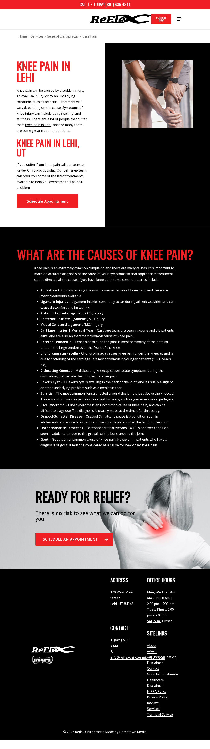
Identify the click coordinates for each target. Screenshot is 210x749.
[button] (179, 19)
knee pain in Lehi (38, 125)
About (151, 645)
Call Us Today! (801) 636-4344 (105, 4)
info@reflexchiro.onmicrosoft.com (137, 657)
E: (111, 651)
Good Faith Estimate (162, 674)
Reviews (153, 703)
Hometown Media (132, 732)
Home (23, 36)
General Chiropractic (62, 36)
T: (112, 640)
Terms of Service (160, 714)
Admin (152, 651)
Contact (153, 668)
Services (37, 36)
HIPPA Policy (156, 691)
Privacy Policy (157, 697)
